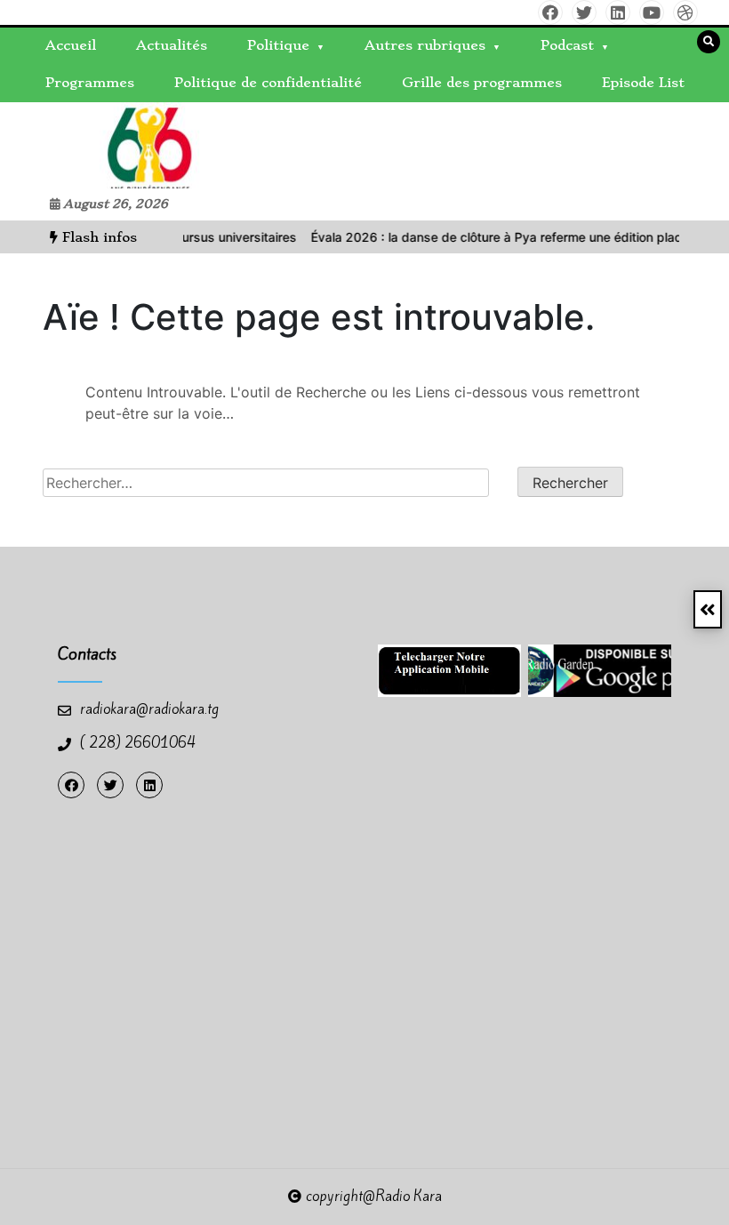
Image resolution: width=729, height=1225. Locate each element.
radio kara (60, 144)
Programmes (89, 83)
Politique (278, 45)
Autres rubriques (424, 45)
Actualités (171, 45)
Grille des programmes (482, 83)
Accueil (70, 45)
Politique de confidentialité (268, 83)
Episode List (643, 83)
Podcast (567, 45)
